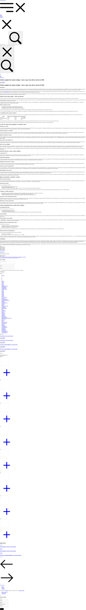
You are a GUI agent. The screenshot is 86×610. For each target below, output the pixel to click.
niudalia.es (3, 320)
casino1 (3, 291)
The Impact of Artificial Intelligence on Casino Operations (9, 344)
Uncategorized (2, 77)
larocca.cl (3, 314)
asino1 (3, 283)
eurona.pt (3, 303)
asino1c (3, 284)
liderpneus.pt (3, 315)
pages (2, 321)
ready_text (3, 324)
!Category (3, 275)
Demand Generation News (5, 300)
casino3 (3, 293)
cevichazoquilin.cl (4, 297)
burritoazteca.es (4, 288)
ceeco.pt (3, 296)
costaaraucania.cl (4, 298)
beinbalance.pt (4, 286)
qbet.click (3, 323)
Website (1, 268)
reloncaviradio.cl (4, 326)
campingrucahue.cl (4, 289)
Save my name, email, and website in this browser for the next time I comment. (12, 270)
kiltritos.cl (3, 312)
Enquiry (1, 605)
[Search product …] (7, 66)
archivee (3, 281)
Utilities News (4, 330)
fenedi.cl (3, 305)
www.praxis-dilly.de (5, 332)
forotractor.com (4, 307)
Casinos (3, 295)
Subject (1, 602)
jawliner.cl (3, 310)
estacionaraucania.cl (4, 302)
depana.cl (3, 301)
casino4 (1, 549)
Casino (3, 290)
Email (1, 266)
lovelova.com (4, 316)
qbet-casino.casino (4, 322)
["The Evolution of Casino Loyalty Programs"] (1, 548)
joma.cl (3, 311)
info (2, 309)
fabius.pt (3, 304)
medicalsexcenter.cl (4, 317)
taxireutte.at (3, 328)
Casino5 (3, 294)
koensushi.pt (3, 313)
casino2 (3, 292)
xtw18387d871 (3, 337)
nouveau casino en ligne (7, 91)
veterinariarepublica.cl (5, 331)
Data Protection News (5, 299)
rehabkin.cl (3, 325)
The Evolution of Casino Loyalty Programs (6, 340)
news (2, 319)
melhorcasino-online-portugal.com (6, 318)
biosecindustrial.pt (4, 287)
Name (1, 265)
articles (3, 282)
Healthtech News (4, 308)
